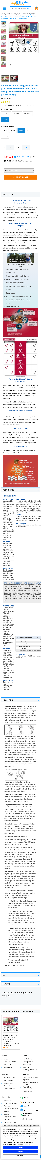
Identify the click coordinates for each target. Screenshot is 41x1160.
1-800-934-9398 (28, 1102)
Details (33, 157)
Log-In (6, 1059)
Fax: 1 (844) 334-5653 (30, 1110)
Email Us (26, 1106)
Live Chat (26, 1098)
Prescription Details (29, 1062)
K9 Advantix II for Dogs (15, 15)
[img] (5, 102)
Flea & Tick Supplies (28, 13)
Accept (20, 1147)
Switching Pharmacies (30, 1070)
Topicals (3, 15)
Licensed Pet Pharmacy (28, 1114)
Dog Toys (7, 1114)
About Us (7, 1078)
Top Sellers (7, 1100)
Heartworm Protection (11, 1109)
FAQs (13, 1078)
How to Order (27, 1059)
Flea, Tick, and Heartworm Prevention (30, 1088)
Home (3, 13)
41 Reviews (14, 102)
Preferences (20, 1155)
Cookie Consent (26, 1119)
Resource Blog (27, 1092)
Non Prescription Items (13, 13)
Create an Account (10, 1062)
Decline (20, 1151)
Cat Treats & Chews (10, 1122)
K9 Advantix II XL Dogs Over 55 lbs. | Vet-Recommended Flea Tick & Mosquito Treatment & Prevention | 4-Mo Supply (11, 1040)
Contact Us (7, 1086)
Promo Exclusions (10, 1089)
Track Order (8, 1064)
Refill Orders (27, 1064)
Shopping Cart (8, 1067)
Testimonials (27, 1067)
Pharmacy (7, 1106)
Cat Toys (7, 1119)
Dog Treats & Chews (11, 1117)
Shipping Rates (8, 1083)
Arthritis (6, 1111)
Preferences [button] (27, 1144)
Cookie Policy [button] (19, 1142)
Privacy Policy (8, 1080)
